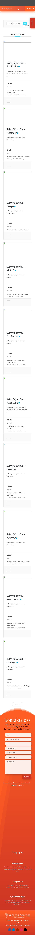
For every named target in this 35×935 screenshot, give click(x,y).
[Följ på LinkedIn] (17, 3)
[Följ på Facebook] (9, 3)
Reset (27, 25)
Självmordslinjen (17, 896)
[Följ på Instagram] (21, 3)
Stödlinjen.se (17, 863)
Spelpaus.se (17, 881)
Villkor (21, 785)
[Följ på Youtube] (25, 3)
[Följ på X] (13, 3)
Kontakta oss (30, 8)
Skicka (27, 776)
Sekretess (14, 785)
